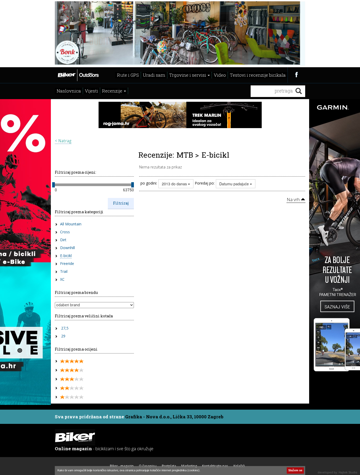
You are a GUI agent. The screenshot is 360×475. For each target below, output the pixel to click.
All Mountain (70, 223)
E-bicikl (66, 255)
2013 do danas (175, 183)
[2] (72, 388)
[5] (72, 361)
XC (62, 279)
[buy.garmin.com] (180, 33)
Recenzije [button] (112, 91)
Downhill (67, 247)
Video (220, 75)
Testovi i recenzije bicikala (258, 75)
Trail (63, 271)
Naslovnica (69, 91)
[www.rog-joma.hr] (180, 114)
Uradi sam (154, 75)
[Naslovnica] (78, 74)
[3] (72, 379)
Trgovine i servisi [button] (188, 75)
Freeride (67, 263)
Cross (65, 231)
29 (63, 335)
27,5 (65, 328)
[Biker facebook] (296, 74)
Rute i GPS (128, 75)
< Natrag (63, 141)
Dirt (63, 239)
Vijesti (91, 91)
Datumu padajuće (234, 183)
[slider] (53, 184)
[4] (72, 370)
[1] (72, 397)
